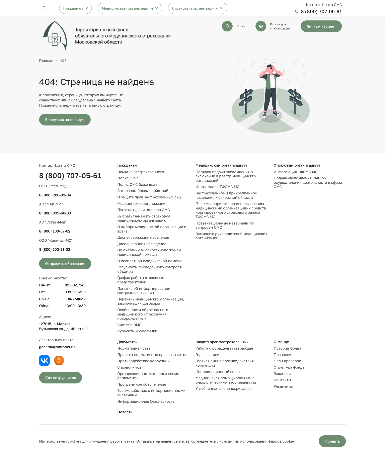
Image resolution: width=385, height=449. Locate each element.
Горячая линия (208, 354)
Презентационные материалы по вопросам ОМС (225, 225)
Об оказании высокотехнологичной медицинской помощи (149, 252)
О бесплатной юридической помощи (149, 261)
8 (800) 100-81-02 (54, 249)
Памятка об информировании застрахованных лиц (143, 290)
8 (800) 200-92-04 (55, 195)
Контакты (282, 380)
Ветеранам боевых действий (142, 190)
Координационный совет (218, 371)
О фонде (281, 342)
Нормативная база (133, 348)
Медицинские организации (141, 203)
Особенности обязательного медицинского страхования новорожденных (142, 314)
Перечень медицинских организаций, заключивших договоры (150, 301)
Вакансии (282, 373)
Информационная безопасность (145, 401)
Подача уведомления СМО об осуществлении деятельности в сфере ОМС (308, 182)
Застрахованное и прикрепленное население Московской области (226, 195)
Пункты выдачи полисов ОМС (143, 209)
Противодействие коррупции (143, 361)
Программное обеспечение (141, 384)
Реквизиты (283, 386)
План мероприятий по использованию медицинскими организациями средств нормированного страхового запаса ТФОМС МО (231, 210)
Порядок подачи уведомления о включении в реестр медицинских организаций (226, 176)
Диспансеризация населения (143, 237)
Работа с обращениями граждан (224, 348)
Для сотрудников (60, 377)
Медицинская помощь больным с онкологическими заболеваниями (226, 380)
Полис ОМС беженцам (137, 184)
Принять (332, 441)
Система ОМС (129, 325)
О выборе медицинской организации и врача (151, 228)
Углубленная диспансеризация (223, 388)
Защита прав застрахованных (222, 342)
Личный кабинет (321, 26)
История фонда (287, 348)
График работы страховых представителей (140, 279)
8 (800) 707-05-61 (321, 11)
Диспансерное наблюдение (141, 244)
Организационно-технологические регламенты (148, 375)
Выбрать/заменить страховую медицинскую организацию (144, 218)
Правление (283, 354)
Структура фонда (289, 367)
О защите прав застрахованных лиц (149, 197)
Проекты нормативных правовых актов (152, 354)
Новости (125, 412)
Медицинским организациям (127, 8)
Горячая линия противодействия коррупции (225, 363)
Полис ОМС (127, 178)
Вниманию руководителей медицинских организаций (231, 236)
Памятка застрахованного (140, 172)
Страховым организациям (195, 8)
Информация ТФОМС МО (217, 186)
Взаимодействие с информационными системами (151, 392)
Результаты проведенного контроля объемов (149, 269)
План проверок (287, 361)
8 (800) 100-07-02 (54, 231)
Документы (127, 342)
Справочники (129, 367)
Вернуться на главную (65, 119)
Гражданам (73, 8)
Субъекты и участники (137, 331)
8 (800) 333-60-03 (55, 213)
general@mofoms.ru (57, 347)
